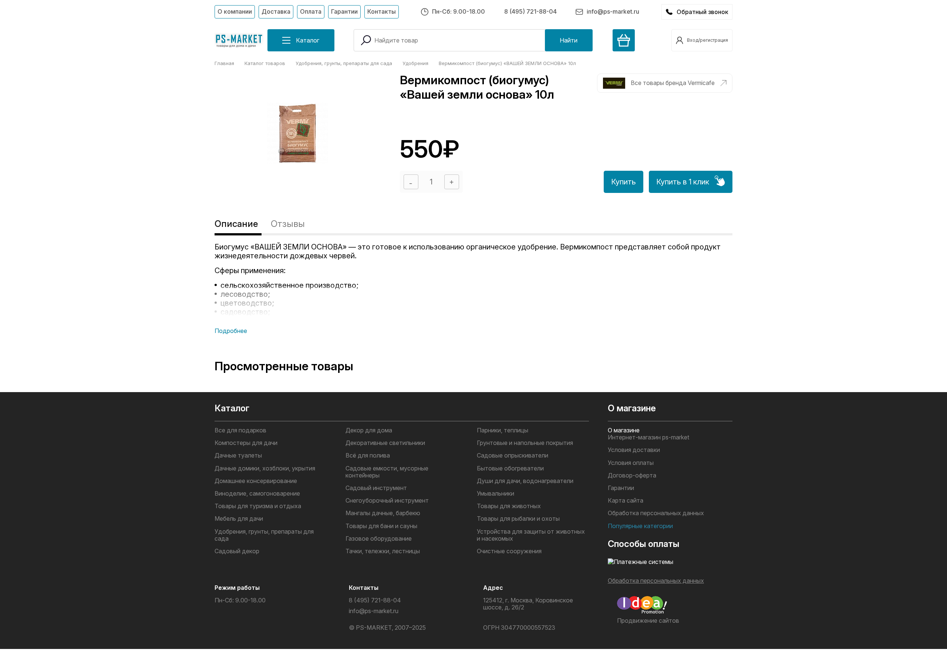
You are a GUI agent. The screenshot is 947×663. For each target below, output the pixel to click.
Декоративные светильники (385, 442)
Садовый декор (237, 551)
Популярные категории (640, 526)
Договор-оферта (632, 475)
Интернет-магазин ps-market (648, 437)
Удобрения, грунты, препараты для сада (264, 535)
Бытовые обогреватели (510, 468)
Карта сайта (625, 500)
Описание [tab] (236, 223)
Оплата (310, 11)
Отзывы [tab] (288, 223)
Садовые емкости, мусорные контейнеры (387, 472)
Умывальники (495, 493)
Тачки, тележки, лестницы (383, 551)
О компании (235, 11)
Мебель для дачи (239, 518)
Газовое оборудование (379, 538)
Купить (623, 181)
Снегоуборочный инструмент (387, 500)
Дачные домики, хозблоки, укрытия (265, 468)
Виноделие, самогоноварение (257, 493)
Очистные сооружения (509, 551)
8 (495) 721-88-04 (530, 11)
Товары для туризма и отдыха (258, 506)
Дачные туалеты (238, 455)
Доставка (276, 11)
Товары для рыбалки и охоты (518, 518)
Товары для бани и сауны (381, 526)
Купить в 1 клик (682, 181)
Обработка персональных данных (656, 513)
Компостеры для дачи (246, 442)
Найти (568, 40)
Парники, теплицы (502, 430)
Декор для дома (369, 430)
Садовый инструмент (376, 488)
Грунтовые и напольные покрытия (525, 442)
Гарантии (344, 11)
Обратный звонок (702, 12)
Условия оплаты (631, 462)
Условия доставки (634, 449)
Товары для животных (509, 506)
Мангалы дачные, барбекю (383, 513)
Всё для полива (368, 455)
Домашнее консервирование (256, 480)
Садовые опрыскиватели (512, 455)
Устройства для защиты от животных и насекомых (531, 535)
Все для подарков (240, 430)
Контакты (381, 11)
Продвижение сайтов (648, 620)
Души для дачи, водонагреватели (525, 480)
